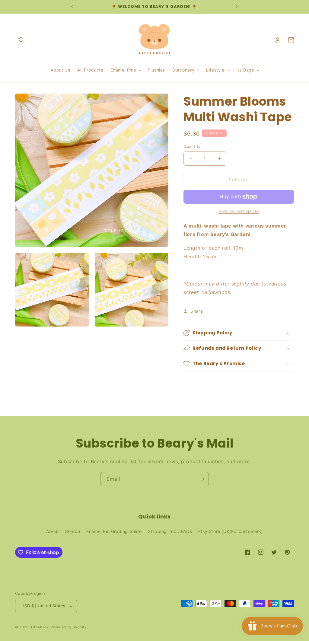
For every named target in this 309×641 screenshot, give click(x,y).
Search (72, 531)
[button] (21, 40)
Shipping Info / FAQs (170, 531)
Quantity (191, 146)
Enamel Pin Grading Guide (114, 531)
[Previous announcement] (72, 6)
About (52, 531)
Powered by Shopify (69, 627)
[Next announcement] (237, 6)
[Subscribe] (202, 479)
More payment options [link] (238, 211)
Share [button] (196, 311)
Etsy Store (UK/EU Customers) (230, 531)
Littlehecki (40, 627)
